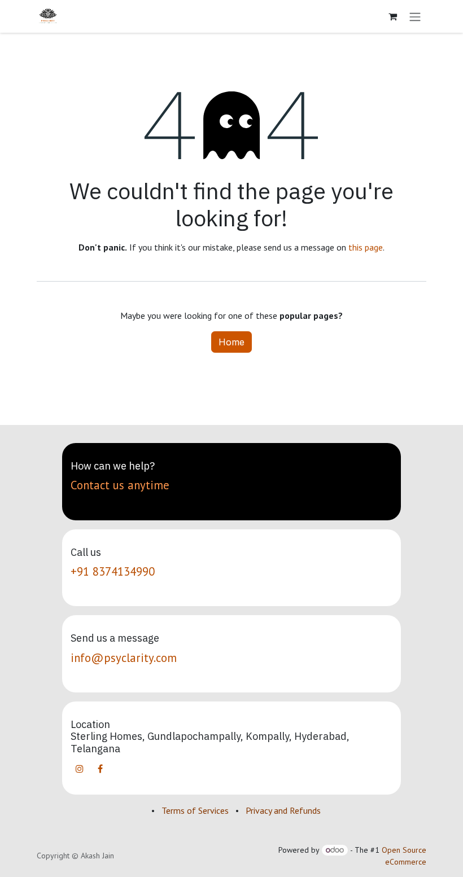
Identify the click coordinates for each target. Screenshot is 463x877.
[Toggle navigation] (415, 16)
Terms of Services (195, 810)
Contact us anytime (120, 485)
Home (231, 342)
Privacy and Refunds (283, 810)
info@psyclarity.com (124, 657)
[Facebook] (100, 769)
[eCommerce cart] (392, 16)
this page (365, 247)
